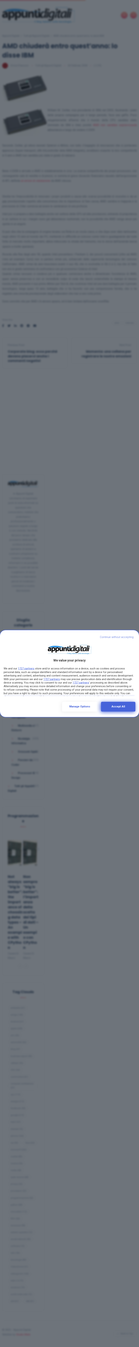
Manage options (79, 706)
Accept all (118, 706)
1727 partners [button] (26, 668)
